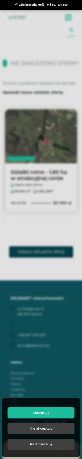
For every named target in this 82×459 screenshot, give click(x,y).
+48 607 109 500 (57, 4)
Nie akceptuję (41, 428)
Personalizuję (41, 444)
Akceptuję (41, 413)
